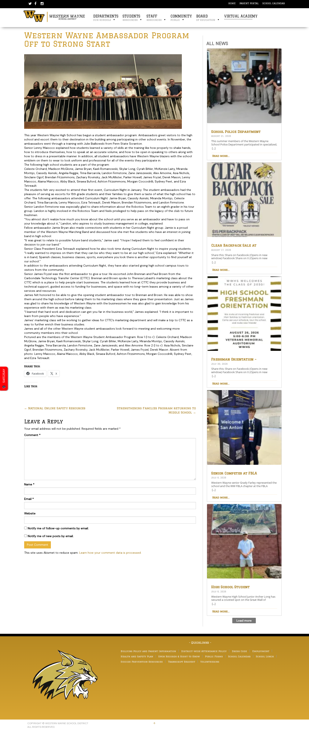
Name (29, 484)
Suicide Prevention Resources (142, 661)
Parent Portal (249, 3)
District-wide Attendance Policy (204, 651)
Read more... (221, 155)
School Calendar (273, 3)
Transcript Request (181, 661)
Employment (260, 651)
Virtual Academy (241, 17)
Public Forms (214, 656)
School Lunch (265, 656)
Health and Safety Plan (137, 656)
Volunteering (209, 661)
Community (181, 17)
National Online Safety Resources (54, 408)
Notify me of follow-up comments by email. (58, 528)
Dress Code (239, 651)
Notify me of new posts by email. (51, 536)
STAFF (154, 17)
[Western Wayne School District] (54, 16)
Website (30, 513)
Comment (32, 435)
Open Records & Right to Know (179, 656)
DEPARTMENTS (105, 17)
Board (205, 17)
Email (29, 499)
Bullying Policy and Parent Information (148, 651)
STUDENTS (131, 17)
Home (232, 3)
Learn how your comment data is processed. (110, 553)
